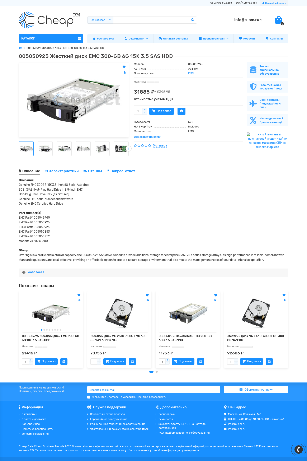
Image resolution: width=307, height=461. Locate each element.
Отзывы (95, 171)
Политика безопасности (37, 428)
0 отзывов (160, 145)
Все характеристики (147, 136)
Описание (31, 171)
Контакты (276, 38)
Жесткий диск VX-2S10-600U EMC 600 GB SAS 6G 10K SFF (118, 338)
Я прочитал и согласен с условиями (129, 397)
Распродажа (105, 38)
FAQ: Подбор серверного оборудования (184, 432)
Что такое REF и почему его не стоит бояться (119, 428)
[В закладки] (79, 295)
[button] (151, 372)
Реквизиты (166, 419)
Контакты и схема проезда (107, 414)
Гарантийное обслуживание (108, 419)
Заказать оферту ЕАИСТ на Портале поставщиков (182, 425)
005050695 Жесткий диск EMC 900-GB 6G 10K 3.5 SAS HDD (50, 338)
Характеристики (64, 171)
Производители (214, 38)
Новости (249, 38)
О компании (136, 38)
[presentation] (19, 149)
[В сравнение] (79, 300)
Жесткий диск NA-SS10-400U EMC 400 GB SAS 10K (255, 338)
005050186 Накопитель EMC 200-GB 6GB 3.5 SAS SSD (185, 338)
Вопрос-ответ (122, 171)
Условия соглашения (35, 433)
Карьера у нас (31, 423)
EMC (191, 73)
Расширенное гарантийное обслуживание (117, 423)
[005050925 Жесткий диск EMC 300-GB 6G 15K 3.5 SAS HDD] (74, 99)
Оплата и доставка (175, 38)
